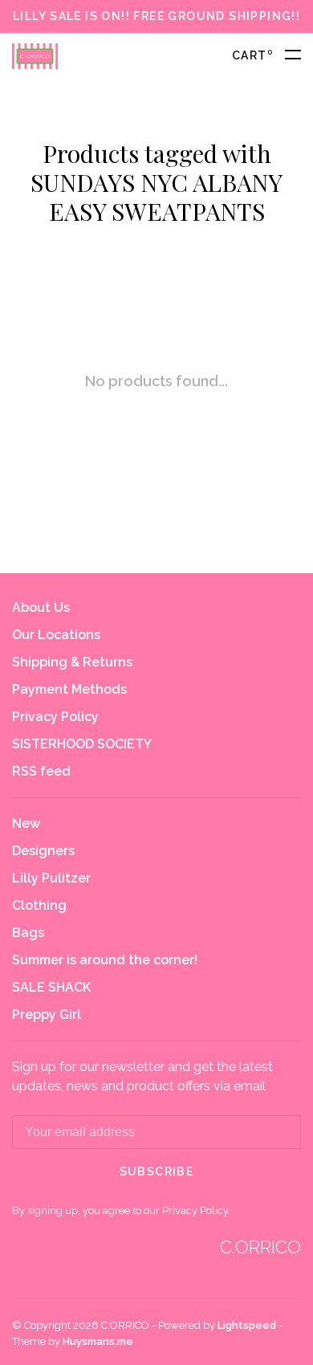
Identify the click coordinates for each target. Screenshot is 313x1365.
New (26, 823)
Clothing (39, 905)
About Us (41, 607)
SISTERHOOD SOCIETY (82, 744)
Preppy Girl (46, 1014)
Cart (252, 55)
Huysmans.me (98, 1341)
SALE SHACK (51, 987)
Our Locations (56, 634)
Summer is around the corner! (104, 960)
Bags (28, 932)
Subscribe (157, 1171)
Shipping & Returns (72, 662)
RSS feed (41, 771)
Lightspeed (246, 1325)
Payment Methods (69, 689)
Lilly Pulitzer (51, 878)
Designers (43, 850)
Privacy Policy (55, 716)
